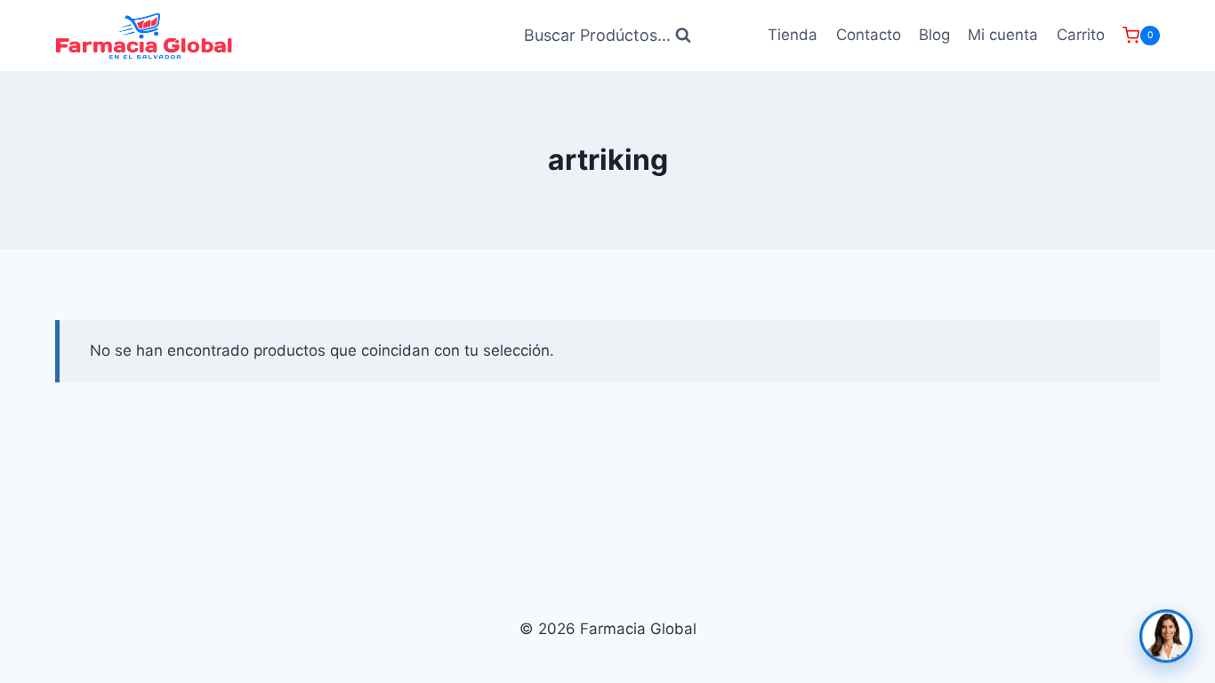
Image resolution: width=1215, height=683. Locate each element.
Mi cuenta (1003, 35)
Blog (934, 35)
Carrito (1081, 35)
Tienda (792, 35)
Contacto (868, 35)
